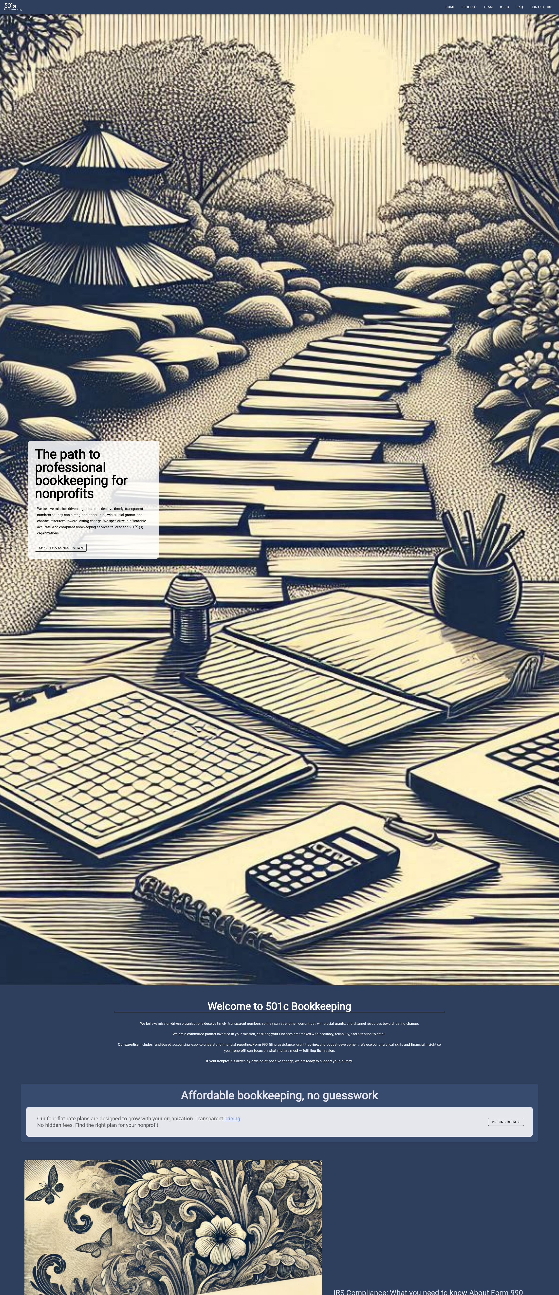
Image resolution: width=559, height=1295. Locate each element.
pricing (232, 1119)
